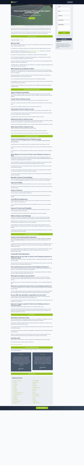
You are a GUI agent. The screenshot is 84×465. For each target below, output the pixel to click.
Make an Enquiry (42, 407)
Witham (15, 387)
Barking (20, 344)
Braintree (15, 396)
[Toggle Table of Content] (21, 40)
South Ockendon (36, 395)
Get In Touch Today (32, 36)
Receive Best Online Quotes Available (32, 89)
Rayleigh (15, 397)
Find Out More (32, 314)
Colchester (16, 384)
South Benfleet (36, 380)
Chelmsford (16, 399)
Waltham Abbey (36, 402)
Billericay (34, 383)
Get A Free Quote (31, 373)
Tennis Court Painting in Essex (34, 50)
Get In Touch (64, 39)
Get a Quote (31, 18)
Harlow (34, 399)
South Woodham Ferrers (18, 392)
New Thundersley (17, 401)
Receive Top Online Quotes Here (31, 234)
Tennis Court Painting (20, 25)
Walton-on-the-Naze (15, 344)
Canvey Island (35, 382)
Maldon (15, 385)
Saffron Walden (36, 394)
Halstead (15, 391)
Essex (34, 397)
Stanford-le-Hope (36, 387)
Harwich (15, 382)
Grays (34, 392)
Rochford (15, 389)
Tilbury (34, 390)
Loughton (35, 400)
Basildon (34, 385)
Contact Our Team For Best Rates (32, 136)
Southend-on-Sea (17, 394)
